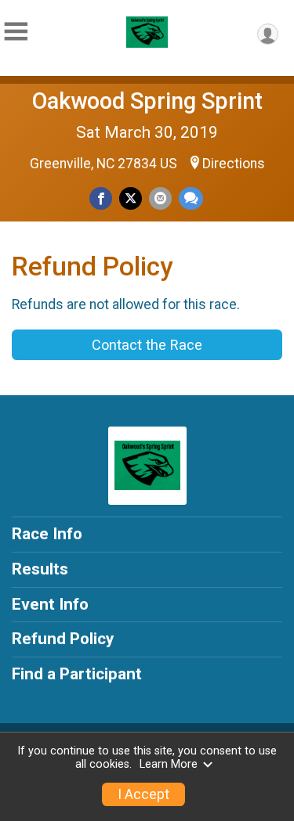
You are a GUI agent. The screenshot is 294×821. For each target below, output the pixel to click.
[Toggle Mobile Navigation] (15, 32)
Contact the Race (147, 345)
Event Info (50, 604)
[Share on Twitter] (130, 198)
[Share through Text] (191, 198)
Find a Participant (77, 673)
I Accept (143, 794)
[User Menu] (267, 34)
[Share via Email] (160, 198)
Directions (233, 163)
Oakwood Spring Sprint (147, 101)
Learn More (169, 764)
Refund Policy (63, 638)
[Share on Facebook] (100, 198)
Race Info (47, 533)
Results (40, 569)
